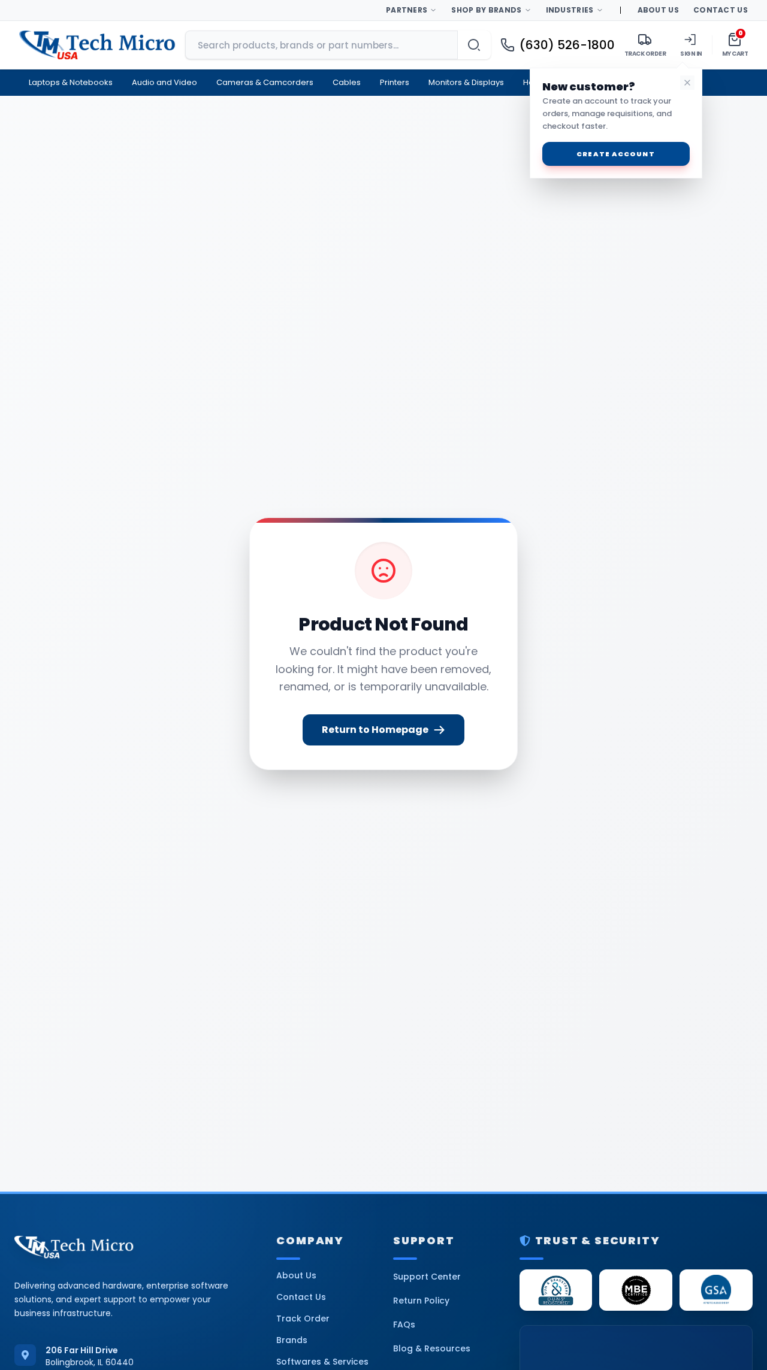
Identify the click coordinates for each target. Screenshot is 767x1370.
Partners (406, 10)
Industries (570, 10)
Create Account (615, 154)
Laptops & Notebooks (71, 82)
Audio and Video (164, 82)
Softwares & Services (322, 1362)
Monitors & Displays (466, 82)
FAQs (404, 1324)
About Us (658, 10)
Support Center (427, 1277)
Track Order (303, 1318)
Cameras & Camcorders (264, 82)
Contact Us (720, 10)
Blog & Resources (431, 1348)
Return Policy (421, 1301)
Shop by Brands (486, 10)
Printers (394, 82)
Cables (347, 82)
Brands (291, 1340)
